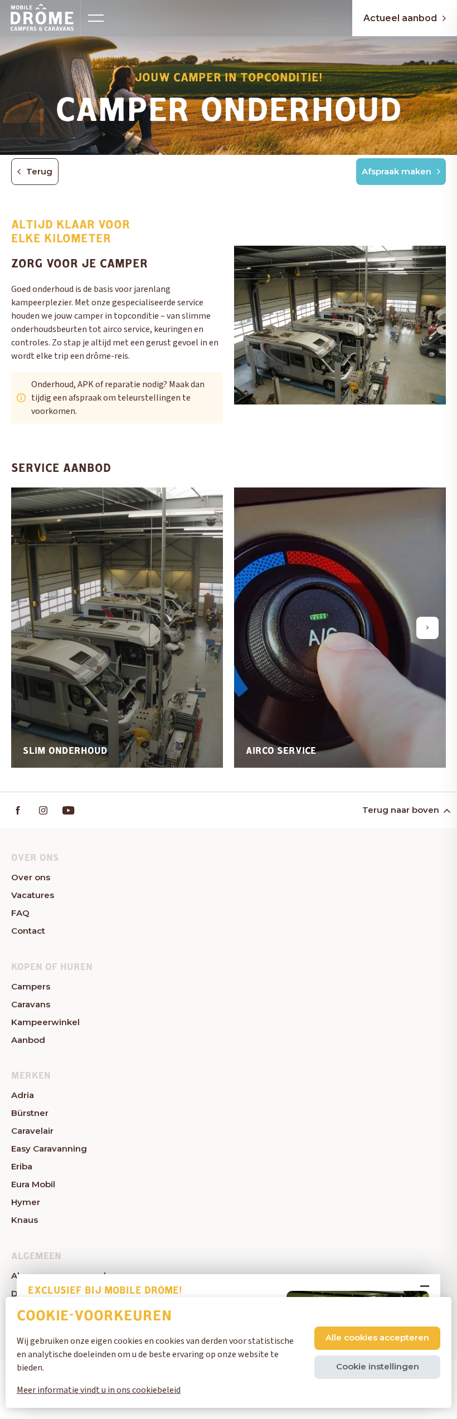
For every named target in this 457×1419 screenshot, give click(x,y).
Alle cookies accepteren (377, 1337)
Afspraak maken (396, 171)
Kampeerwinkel (45, 1022)
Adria (22, 1095)
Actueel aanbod (400, 18)
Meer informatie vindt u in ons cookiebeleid (99, 1390)
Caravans (30, 1004)
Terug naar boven (400, 809)
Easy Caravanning (49, 1148)
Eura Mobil (33, 1184)
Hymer (25, 1202)
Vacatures (32, 895)
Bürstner (29, 1113)
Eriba (21, 1166)
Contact (28, 930)
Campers (30, 986)
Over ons (30, 877)
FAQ (20, 913)
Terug (39, 171)
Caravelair (32, 1130)
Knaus (24, 1220)
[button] (29, 628)
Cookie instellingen (377, 1366)
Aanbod (28, 1040)
